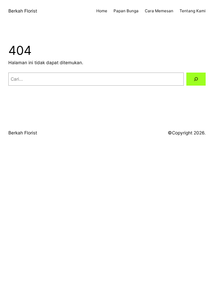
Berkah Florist (22, 11)
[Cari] (196, 79)
